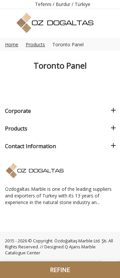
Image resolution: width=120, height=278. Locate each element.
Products (35, 44)
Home (11, 44)
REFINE (60, 270)
